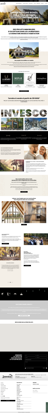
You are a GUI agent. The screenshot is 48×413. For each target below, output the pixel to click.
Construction (30, 3)
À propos (42, 3)
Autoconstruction (3, 387)
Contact (46, 3)
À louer (35, 3)
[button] (8, 50)
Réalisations (38, 3)
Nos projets (2, 384)
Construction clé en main (4, 388)
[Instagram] (2, 396)
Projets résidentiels (18, 3)
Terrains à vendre (25, 3)
